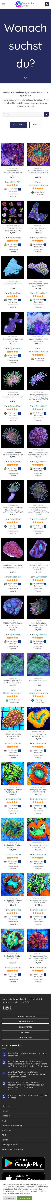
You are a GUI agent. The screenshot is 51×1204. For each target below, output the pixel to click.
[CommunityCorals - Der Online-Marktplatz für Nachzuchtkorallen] (24, 4)
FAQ (4, 1120)
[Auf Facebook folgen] (3, 1008)
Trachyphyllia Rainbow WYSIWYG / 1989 (13, 846)
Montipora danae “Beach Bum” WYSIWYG (38, 285)
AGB (4, 1135)
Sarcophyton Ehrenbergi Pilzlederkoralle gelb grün (13, 453)
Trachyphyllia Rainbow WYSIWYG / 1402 (13, 957)
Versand (6, 1115)
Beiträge (6, 1139)
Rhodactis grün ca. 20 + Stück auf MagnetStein (13, 681)
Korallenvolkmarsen (38, 185)
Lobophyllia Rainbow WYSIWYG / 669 (38, 735)
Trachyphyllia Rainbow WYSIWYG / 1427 (38, 901)
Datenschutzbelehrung (12, 1125)
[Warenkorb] (47, 4)
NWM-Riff (15, 182)
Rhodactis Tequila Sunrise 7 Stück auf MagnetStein (38, 171)
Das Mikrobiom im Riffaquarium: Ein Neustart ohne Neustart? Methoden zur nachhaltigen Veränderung (26, 1084)
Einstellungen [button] (9, 1198)
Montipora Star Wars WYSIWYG (38, 229)
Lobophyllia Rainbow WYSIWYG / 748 (13, 735)
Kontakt (5, 1111)
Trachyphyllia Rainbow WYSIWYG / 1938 (38, 846)
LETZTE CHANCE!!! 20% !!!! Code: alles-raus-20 (13, 229)
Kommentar (12, 1090)
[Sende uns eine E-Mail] (10, 1008)
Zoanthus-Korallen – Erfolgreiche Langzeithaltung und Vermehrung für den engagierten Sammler (27, 1074)
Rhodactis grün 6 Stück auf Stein (38, 681)
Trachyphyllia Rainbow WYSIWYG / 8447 (13, 791)
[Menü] (3, 4)
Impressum (7, 1130)
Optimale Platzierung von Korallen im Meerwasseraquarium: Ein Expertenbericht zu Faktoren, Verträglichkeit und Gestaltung (28, 1063)
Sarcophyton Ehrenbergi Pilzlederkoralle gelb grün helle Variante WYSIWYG (38, 396)
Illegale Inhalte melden (12, 1149)
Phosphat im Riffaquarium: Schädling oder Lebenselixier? (27, 1096)
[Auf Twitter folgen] (7, 1008)
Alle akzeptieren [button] (24, 1198)
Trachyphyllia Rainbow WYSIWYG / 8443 (38, 791)
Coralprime (16, 743)
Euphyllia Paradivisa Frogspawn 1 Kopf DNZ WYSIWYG (38, 625)
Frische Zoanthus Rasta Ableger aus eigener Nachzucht (28, 1054)
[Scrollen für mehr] (25, 77)
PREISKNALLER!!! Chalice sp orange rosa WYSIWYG (13, 566)
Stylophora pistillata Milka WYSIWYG (13, 340)
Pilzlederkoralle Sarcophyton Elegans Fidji (13, 395)
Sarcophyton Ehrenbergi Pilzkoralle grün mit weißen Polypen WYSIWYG (12, 510)
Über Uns (6, 1106)
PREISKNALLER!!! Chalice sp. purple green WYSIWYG (38, 567)
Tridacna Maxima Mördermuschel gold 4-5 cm (12, 172)
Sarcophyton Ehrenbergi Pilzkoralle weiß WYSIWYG (38, 453)
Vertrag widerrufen (10, 1144)
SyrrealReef (15, 237)
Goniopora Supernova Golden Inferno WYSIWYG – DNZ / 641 (38, 958)
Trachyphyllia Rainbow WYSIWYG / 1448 (13, 901)
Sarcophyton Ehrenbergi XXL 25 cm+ (38, 340)
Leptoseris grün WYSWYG (13, 284)
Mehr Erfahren (26, 1002)
